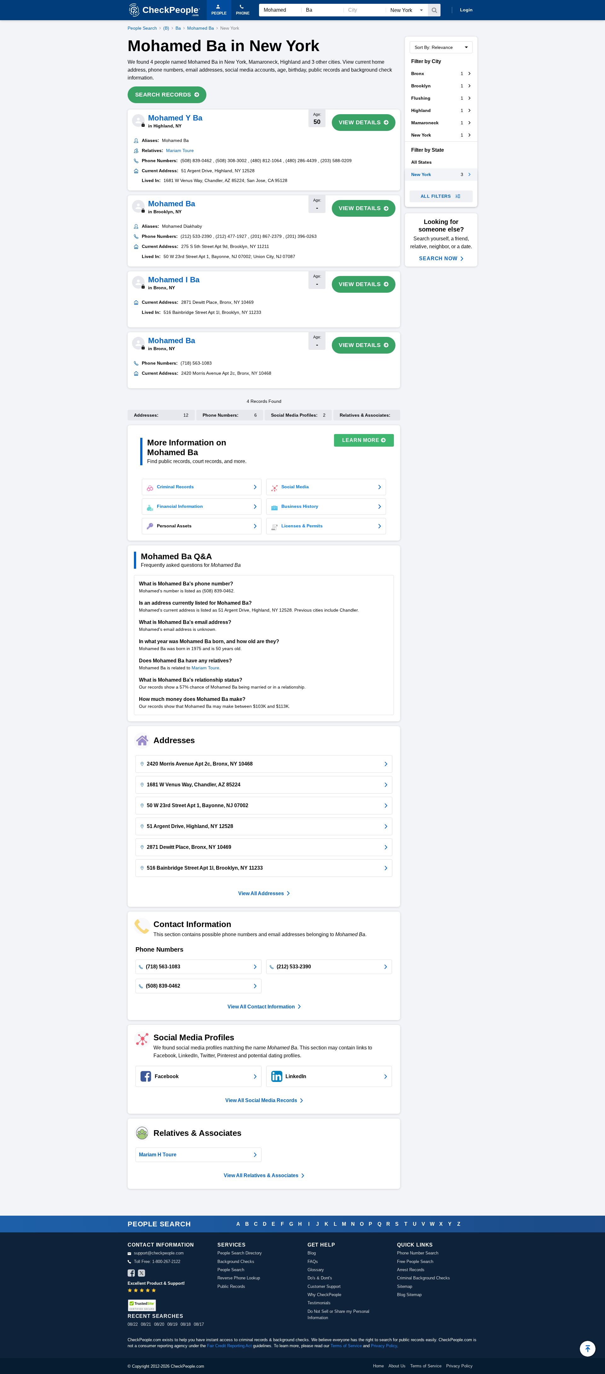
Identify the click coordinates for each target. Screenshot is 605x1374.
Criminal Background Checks (423, 1278)
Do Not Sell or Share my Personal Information (338, 1314)
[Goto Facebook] (131, 1274)
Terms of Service (346, 1345)
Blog (312, 1253)
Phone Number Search (417, 1253)
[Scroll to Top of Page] (588, 1349)
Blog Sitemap (409, 1294)
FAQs (313, 1261)
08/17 (199, 1324)
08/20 (159, 1324)
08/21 (146, 1324)
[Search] (434, 10)
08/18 (186, 1324)
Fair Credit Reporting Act (229, 1345)
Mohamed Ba (200, 28)
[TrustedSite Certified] (142, 1305)
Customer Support (324, 1286)
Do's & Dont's (320, 1278)
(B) (166, 28)
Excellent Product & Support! (156, 1283)
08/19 (172, 1324)
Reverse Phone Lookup (238, 1278)
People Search (142, 28)
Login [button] (466, 9)
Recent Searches (155, 1316)
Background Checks (235, 1261)
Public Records (231, 1286)
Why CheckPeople (324, 1294)
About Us (397, 1366)
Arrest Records (410, 1269)
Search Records (163, 94)
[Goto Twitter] (141, 1274)
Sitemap (404, 1286)
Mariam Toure (205, 667)
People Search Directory (239, 1253)
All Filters (436, 196)
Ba (178, 28)
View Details (360, 122)
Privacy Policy (384, 1345)
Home (378, 1366)
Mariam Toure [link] (180, 150)
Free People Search (415, 1261)
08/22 (133, 1324)
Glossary (316, 1269)
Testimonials (319, 1303)
